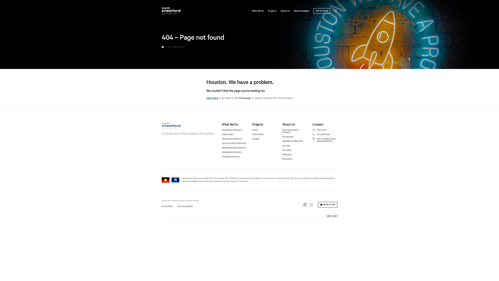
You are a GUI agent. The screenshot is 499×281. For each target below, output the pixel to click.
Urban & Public (227, 134)
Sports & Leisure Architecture (234, 143)
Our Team (286, 146)
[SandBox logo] (171, 11)
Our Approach (287, 137)
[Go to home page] (163, 47)
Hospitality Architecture (232, 152)
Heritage (255, 139)
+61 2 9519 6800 (323, 134)
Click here (212, 98)
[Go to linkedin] (305, 204)
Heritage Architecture (231, 157)
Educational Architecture (232, 139)
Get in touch (322, 11)
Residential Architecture (232, 130)
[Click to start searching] (335, 10)
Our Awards (287, 150)
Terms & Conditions (185, 206)
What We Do (230, 124)
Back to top (329, 204)
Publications (287, 154)
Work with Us (287, 159)
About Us (288, 124)
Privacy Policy (167, 206)
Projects (257, 124)
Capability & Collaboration (292, 141)
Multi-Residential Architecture (234, 148)
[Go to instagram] (311, 204)
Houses (255, 130)
